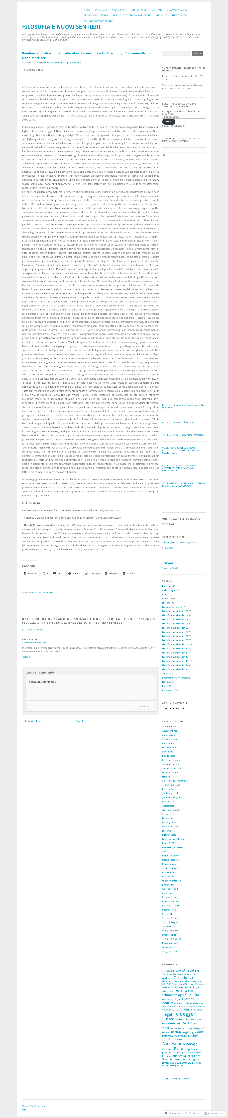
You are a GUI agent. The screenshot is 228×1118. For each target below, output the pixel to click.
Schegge (167, 563)
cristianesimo (179, 981)
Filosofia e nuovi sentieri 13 (175, 661)
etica (190, 990)
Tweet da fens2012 (171, 568)
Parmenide (168, 1049)
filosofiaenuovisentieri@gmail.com (180, 542)
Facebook (168, 548)
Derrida (166, 984)
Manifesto (162, 15)
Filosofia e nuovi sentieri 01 (175, 611)
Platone (181, 1048)
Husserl (168, 1019)
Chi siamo (157, 10)
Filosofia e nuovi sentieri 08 (175, 640)
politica (192, 1049)
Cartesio (180, 978)
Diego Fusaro (178, 984)
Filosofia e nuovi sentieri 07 (175, 636)
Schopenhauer (180, 1056)
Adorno (165, 971)
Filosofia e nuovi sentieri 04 (175, 623)
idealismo (179, 1019)
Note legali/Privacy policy (98, 21)
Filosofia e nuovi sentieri (61, 27)
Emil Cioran (176, 987)
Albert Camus (176, 970)
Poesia (165, 686)
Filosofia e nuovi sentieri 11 (175, 652)
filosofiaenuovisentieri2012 (53, 63)
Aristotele (191, 970)
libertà (174, 1032)
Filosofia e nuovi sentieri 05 (175, 628)
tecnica (173, 1063)
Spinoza (165, 1063)
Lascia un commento (33, 629)
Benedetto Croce (173, 974)
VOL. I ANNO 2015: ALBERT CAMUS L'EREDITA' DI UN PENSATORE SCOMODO (183, 484)
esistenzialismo (169, 991)
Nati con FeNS (179, 15)
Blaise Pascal (189, 974)
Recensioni (37, 593)
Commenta (144, 706)
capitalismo (167, 978)
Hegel (167, 1014)
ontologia (190, 1044)
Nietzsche (172, 1043)
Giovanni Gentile (169, 1010)
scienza (195, 1056)
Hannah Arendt (193, 1009)
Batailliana (101, 10)
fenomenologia (173, 995)
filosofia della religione (171, 999)
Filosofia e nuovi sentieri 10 (175, 648)
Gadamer (188, 1003)
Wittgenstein (177, 1065)
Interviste (166, 673)
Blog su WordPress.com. (33, 1106)
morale (178, 1040)
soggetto (195, 1060)
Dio (186, 984)
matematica (167, 1036)
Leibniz (165, 1032)
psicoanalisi (167, 1052)
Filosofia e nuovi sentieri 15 (175, 669)
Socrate (186, 1059)
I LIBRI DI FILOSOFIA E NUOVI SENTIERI (132, 15)
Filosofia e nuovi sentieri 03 (175, 619)
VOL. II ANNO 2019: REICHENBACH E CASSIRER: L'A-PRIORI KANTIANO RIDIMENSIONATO (179, 468)
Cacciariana (119, 10)
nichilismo (185, 1040)
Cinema (165, 594)
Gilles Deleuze (197, 1006)
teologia (190, 1062)
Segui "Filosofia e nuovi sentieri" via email (179, 105)
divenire (192, 984)
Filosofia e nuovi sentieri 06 (175, 632)
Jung (195, 1024)
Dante (189, 981)
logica (193, 1032)
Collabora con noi (177, 10)
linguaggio (184, 1032)
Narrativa (166, 682)
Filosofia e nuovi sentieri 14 (175, 665)
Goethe (180, 1010)
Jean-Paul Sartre (180, 1023)
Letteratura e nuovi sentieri (175, 678)
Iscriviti (168, 121)
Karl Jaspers (176, 1028)
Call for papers (139, 10)
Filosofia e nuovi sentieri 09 (175, 644)
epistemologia (190, 987)
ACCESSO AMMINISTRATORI (176, 1078)
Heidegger (183, 1014)
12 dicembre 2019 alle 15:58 (34, 642)
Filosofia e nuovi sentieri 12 (175, 657)
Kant (166, 1027)
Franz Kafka (178, 1003)
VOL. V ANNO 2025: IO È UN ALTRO (178, 422)
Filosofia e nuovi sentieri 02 (175, 615)
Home (87, 10)
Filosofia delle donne (96, 15)
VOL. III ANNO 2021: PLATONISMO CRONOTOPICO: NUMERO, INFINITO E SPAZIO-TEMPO (180, 450)
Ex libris (165, 598)
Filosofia (166, 603)
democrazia (197, 981)
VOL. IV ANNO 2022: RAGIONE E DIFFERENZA (183, 435)
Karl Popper (186, 1028)
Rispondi (26, 657)
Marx (200, 1032)
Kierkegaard (198, 1028)
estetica (182, 990)
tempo (181, 1062)
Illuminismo (190, 1019)
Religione (166, 1056)
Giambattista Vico (180, 1006)
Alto (24, 1109)
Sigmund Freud (172, 1059)
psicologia (180, 1052)
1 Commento (75, 63)
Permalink (48, 593)
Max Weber (180, 1035)
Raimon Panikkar (194, 1052)
